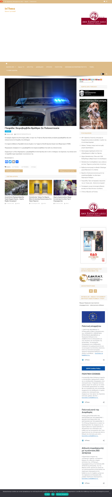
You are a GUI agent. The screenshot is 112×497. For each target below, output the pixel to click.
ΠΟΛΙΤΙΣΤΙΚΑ (58, 67)
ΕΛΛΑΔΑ (8, 131)
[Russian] (99, 79)
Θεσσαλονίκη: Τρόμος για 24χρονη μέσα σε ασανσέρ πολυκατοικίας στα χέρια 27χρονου (40, 199)
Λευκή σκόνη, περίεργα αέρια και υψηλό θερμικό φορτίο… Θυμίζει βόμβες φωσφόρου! (14, 199)
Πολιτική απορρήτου (62, 494)
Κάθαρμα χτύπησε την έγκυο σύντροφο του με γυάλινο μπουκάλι (68, 171)
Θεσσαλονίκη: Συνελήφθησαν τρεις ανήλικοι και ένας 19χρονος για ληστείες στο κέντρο (94, 163)
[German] (90, 79)
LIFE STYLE (30, 67)
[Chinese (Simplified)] (83, 79)
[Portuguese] (96, 79)
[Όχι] (110, 493)
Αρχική (26, 1)
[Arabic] (81, 79)
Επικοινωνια (33, 1)
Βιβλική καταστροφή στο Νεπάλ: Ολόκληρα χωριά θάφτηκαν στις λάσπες (93, 168)
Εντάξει (47, 494)
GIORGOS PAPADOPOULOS (23, 134)
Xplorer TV (21, 67)
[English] (85, 79)
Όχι (53, 494)
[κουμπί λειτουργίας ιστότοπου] (102, 74)
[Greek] (92, 79)
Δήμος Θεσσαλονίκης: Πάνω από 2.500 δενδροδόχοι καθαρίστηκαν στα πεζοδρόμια (93, 157)
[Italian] (94, 79)
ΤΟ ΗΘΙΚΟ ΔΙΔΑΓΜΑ (11, 70)
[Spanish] (101, 79)
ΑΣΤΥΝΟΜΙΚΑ (25, 167)
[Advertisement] (56, 47)
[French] (87, 79)
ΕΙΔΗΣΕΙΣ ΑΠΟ (10, 67)
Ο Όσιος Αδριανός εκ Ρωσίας (89, 191)
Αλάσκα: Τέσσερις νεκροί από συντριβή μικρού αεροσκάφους (92, 146)
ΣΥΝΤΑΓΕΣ (49, 67)
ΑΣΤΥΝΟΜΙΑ (15, 167)
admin (18, 203)
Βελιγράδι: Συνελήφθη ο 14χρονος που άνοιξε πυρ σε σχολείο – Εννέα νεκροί (15, 171)
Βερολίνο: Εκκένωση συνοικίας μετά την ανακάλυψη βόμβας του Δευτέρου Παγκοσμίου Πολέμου (92, 175)
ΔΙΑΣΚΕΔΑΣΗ (39, 67)
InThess (10, 8)
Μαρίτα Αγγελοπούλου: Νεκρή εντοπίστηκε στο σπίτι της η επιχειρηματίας (62, 199)
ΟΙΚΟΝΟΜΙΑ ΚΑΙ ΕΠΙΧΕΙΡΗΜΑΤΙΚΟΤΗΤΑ (76, 67)
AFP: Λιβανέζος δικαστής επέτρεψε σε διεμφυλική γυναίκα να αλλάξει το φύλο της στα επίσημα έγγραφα (93, 140)
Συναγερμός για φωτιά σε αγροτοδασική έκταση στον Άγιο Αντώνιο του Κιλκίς (92, 187)
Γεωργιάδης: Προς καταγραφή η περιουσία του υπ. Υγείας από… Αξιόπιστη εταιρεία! (93, 182)
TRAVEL (91, 67)
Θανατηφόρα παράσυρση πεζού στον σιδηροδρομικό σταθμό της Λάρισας (91, 152)
